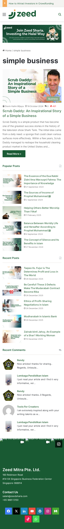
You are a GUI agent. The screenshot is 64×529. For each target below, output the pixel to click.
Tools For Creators (28, 406)
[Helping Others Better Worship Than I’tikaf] (12, 212)
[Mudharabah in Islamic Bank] (12, 321)
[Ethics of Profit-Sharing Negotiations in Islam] (12, 305)
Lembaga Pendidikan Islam (32, 375)
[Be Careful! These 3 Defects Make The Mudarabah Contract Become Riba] (12, 289)
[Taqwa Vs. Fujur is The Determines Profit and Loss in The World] (12, 272)
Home (8, 50)
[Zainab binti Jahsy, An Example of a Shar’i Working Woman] (12, 336)
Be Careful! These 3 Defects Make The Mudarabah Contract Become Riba (42, 288)
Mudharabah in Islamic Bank (40, 316)
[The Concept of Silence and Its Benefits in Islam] (12, 244)
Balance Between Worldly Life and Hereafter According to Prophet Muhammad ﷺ (41, 227)
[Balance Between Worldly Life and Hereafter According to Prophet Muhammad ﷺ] (12, 228)
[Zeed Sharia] (22, 14)
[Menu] (4, 15)
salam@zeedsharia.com (15, 496)
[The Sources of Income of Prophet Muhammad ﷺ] (12, 197)
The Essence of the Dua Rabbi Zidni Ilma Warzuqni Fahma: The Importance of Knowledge (42, 179)
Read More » (14, 153)
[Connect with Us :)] (59, 444)
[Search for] (59, 15)
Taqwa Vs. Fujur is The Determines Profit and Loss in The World (41, 271)
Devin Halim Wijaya (14, 106)
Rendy (20, 360)
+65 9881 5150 (10, 500)
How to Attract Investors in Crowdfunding (31, 3)
